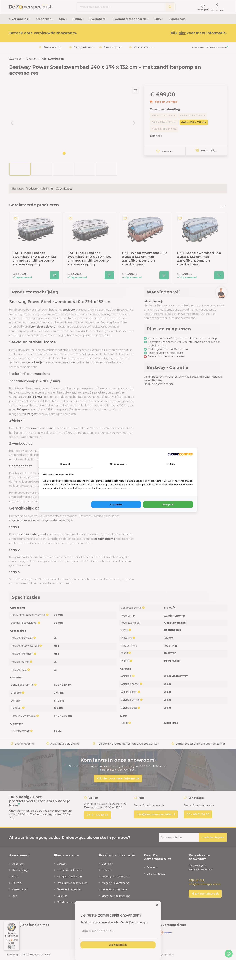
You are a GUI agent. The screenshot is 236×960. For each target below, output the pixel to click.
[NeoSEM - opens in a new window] (180, 454)
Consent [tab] (65, 464)
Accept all (168, 504)
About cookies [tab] (118, 464)
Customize (116, 504)
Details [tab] (171, 464)
